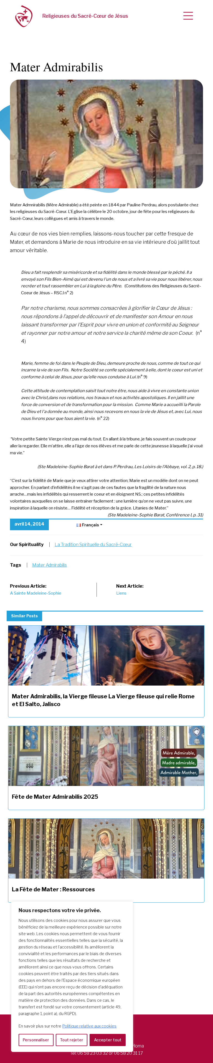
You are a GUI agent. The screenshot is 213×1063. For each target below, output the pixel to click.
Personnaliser (36, 1039)
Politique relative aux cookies (89, 1026)
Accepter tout (107, 1039)
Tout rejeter (71, 1039)
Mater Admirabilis (49, 565)
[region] (72, 976)
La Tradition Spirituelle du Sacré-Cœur (93, 544)
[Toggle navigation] (188, 16)
